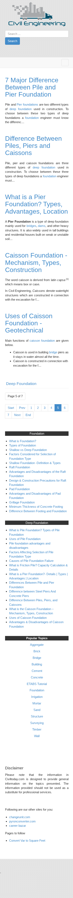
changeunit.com (19, 817)
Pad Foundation (20, 489)
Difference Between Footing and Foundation (38, 511)
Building (37, 664)
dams (41, 226)
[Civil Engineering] (37, 13)
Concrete (37, 677)
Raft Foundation (20, 467)
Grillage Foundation (22, 502)
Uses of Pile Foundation (25, 539)
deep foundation (21, 109)
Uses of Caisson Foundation (28, 617)
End (28, 415)
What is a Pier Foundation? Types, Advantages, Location (36, 204)
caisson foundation (42, 340)
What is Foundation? (22, 441)
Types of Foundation (23, 445)
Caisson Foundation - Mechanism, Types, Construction (36, 262)
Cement (37, 671)
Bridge (37, 657)
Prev (22, 407)
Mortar (36, 703)
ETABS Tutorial (37, 684)
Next (17, 415)
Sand (36, 710)
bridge (53, 352)
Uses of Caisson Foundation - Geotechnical (29, 323)
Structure (37, 716)
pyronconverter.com (22, 821)
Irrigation (37, 696)
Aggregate (37, 644)
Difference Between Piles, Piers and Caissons (33, 145)
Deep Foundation (21, 384)
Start (11, 407)
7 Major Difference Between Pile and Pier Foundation (31, 87)
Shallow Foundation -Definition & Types (35, 463)
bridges (31, 226)
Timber (36, 729)
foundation (32, 117)
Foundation (37, 690)
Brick (36, 651)
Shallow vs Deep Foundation (28, 450)
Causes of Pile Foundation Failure (31, 560)
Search (12, 41)
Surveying (37, 723)
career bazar (18, 825)
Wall (37, 736)
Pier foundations (27, 104)
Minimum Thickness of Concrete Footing (36, 506)
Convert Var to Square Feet (27, 840)
